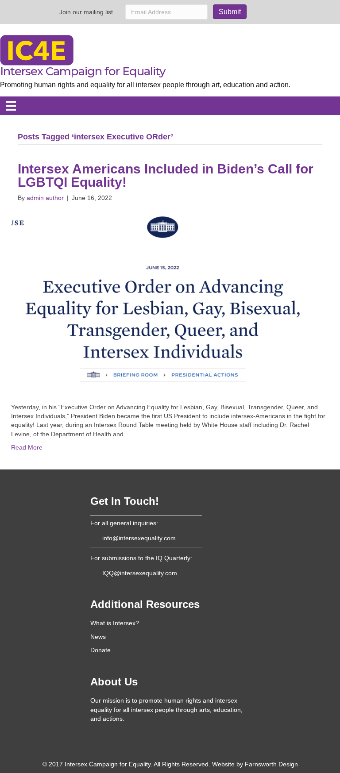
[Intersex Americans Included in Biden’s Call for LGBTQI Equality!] (164, 301)
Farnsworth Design (271, 764)
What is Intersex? (114, 623)
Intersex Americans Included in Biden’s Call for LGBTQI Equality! (165, 175)
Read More (26, 447)
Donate (100, 650)
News (98, 636)
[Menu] (11, 105)
